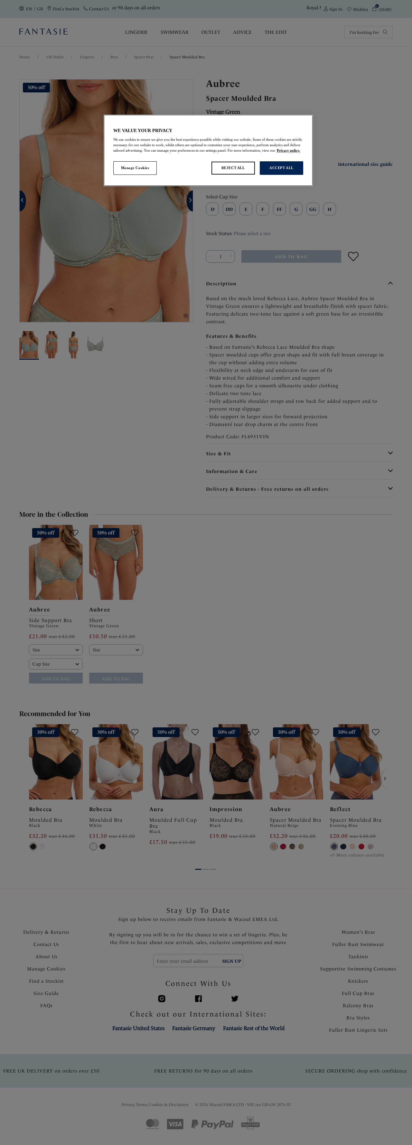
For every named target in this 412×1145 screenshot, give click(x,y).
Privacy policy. (288, 150)
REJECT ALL (233, 168)
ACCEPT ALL (281, 168)
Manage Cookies (135, 168)
